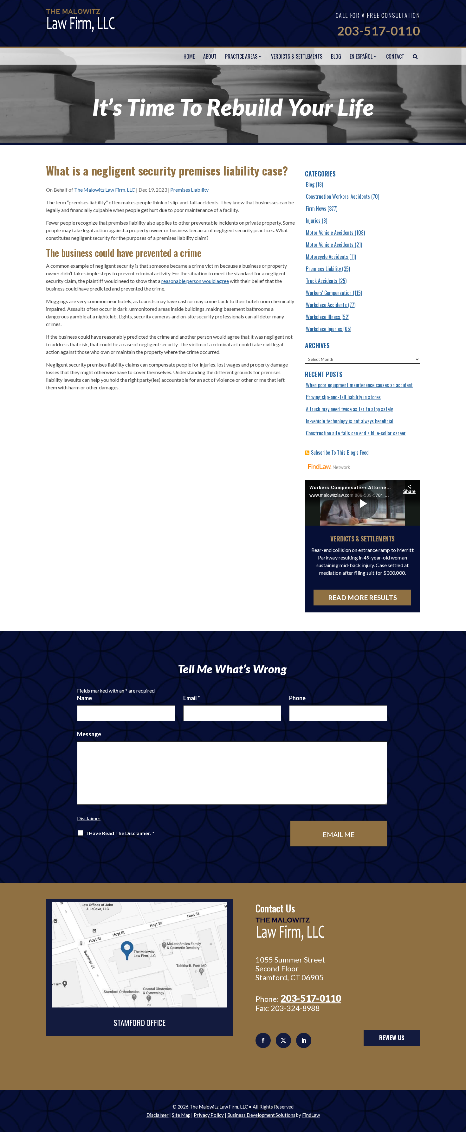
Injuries (313, 220)
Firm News (316, 208)
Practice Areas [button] (241, 56)
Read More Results (362, 597)
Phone (297, 697)
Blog (336, 56)
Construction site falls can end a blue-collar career (356, 433)
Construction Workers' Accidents (338, 196)
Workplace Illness (323, 317)
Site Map (181, 1115)
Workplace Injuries (324, 329)
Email (191, 697)
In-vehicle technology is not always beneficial (349, 421)
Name (84, 697)
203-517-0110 (378, 30)
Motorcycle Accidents (327, 256)
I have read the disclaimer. (120, 833)
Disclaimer (88, 818)
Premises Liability (189, 190)
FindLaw (311, 1115)
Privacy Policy (209, 1115)
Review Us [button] (391, 1037)
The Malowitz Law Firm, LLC (104, 190)
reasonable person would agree (195, 281)
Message (89, 734)
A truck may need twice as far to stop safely (349, 409)
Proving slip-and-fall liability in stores (343, 397)
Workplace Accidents (326, 305)
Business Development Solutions (261, 1115)
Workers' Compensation (329, 293)
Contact (395, 56)
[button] (459, 1086)
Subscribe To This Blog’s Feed (340, 452)
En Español (361, 56)
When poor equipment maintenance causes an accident (359, 385)
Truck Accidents (321, 281)
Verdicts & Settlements (296, 56)
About (210, 56)
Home (189, 56)
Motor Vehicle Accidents (329, 232)
